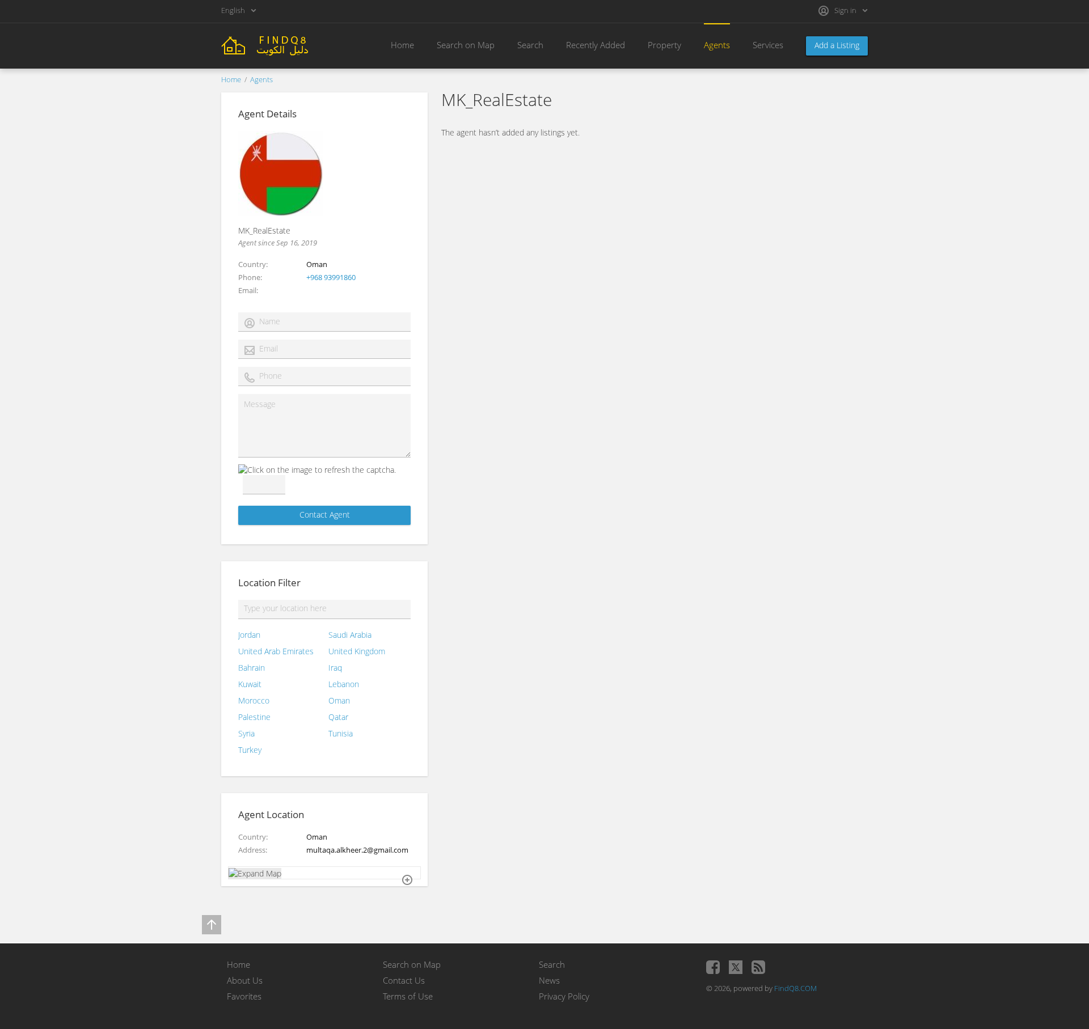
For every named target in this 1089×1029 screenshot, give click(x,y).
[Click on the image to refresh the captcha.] (317, 469)
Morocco (253, 700)
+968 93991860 (331, 277)
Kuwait (249, 684)
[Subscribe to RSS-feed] (758, 967)
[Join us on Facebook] (713, 967)
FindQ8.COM (795, 988)
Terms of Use (408, 996)
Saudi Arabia (350, 634)
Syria (246, 733)
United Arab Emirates (276, 651)
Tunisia (340, 733)
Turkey (249, 749)
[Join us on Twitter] (735, 967)
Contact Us (404, 980)
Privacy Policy (564, 996)
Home (402, 44)
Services (768, 44)
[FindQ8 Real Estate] (283, 44)
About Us (245, 980)
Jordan (249, 634)
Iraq (335, 667)
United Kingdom (356, 651)
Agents (717, 44)
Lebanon (343, 684)
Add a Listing (836, 45)
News (549, 980)
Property (664, 44)
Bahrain (251, 667)
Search (530, 44)
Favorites (244, 996)
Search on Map (466, 44)
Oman (339, 700)
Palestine (254, 717)
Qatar (338, 717)
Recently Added (595, 44)
